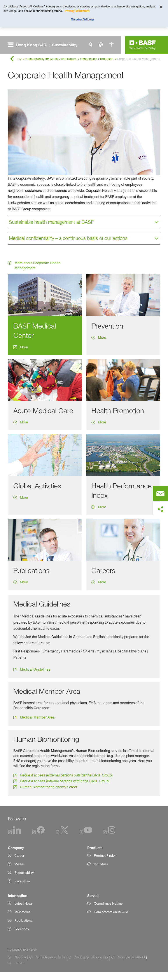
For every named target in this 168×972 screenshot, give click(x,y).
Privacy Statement (77, 10)
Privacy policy (100, 957)
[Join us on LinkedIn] (14, 832)
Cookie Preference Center (50, 957)
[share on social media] (160, 509)
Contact (19, 963)
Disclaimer (20, 957)
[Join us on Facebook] (38, 832)
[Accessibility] (111, 45)
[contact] (160, 493)
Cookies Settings (82, 19)
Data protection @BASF (131, 957)
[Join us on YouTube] (85, 832)
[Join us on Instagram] (109, 832)
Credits (79, 957)
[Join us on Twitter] (62, 832)
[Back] (12, 59)
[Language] (101, 45)
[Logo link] (143, 45)
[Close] (161, 7)
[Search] (90, 45)
